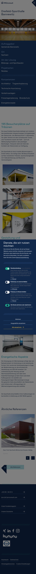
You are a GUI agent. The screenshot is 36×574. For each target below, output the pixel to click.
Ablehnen (18, 319)
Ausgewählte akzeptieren (18, 323)
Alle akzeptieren (16, 327)
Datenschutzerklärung (22, 257)
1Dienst (13, 279)
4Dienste (13, 289)
